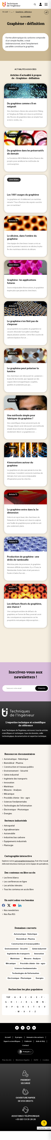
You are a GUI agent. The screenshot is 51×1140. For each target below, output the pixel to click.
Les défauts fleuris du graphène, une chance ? (24, 605)
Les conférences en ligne (15, 882)
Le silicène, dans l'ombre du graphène (22, 237)
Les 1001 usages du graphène (23, 195)
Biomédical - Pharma (13, 763)
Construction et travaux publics (19, 767)
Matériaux (8, 787)
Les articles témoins (13, 886)
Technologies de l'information (18, 806)
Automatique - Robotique (16, 759)
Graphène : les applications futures (21, 281)
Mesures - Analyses (12, 790)
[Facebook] (3, 905)
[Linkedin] (19, 905)
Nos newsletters (11, 910)
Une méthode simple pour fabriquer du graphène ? (21, 417)
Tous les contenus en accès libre (19, 890)
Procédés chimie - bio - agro (17, 798)
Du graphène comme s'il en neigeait (21, 105)
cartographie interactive (24, 861)
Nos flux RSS (9, 914)
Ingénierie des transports (15, 779)
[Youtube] (14, 905)
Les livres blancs (11, 878)
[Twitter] (8, 905)
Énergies (8, 814)
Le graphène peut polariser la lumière (23, 370)
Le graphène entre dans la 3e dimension (22, 511)
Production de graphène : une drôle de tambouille (23, 558)
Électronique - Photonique (16, 810)
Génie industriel (11, 775)
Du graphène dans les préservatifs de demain (25, 152)
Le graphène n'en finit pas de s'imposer (22, 323)
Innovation (9, 783)
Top (8, 997)
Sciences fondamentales (15, 802)
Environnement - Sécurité (16, 771)
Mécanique (9, 794)
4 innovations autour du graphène (20, 464)
